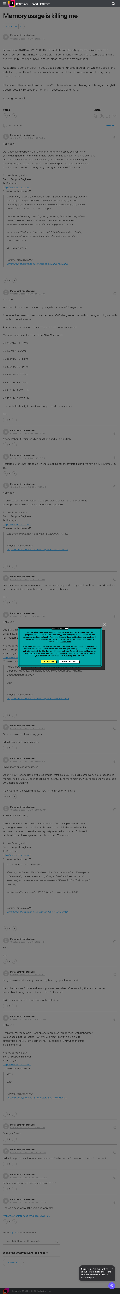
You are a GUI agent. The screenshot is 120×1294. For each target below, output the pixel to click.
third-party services (39, 653)
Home (12, 3)
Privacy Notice (53, 651)
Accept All (49, 661)
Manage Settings (68, 661)
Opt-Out (80, 656)
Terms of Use (76, 651)
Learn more (66, 642)
